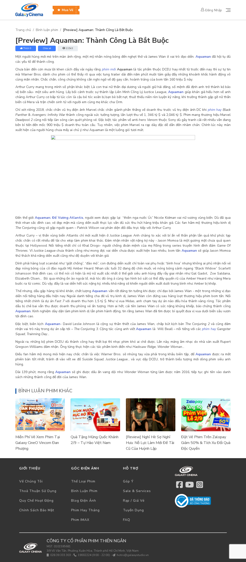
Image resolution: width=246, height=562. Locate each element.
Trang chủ (23, 30)
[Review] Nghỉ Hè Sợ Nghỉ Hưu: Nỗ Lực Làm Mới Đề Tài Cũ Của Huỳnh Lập (150, 442)
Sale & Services (137, 491)
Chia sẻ (47, 48)
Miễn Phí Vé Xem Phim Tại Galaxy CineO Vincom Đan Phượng (37, 442)
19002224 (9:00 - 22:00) (94, 555)
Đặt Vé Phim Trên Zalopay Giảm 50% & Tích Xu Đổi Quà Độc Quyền (205, 442)
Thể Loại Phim (83, 481)
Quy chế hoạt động (36, 500)
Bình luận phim (47, 30)
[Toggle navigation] (228, 10)
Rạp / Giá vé (134, 500)
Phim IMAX (80, 520)
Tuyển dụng (133, 510)
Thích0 (27, 48)
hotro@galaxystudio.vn (133, 555)
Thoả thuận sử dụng (37, 491)
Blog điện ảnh (83, 500)
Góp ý (128, 481)
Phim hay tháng (85, 510)
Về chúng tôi (31, 481)
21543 (69, 48)
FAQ (126, 520)
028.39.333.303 (60, 555)
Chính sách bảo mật (36, 510)
